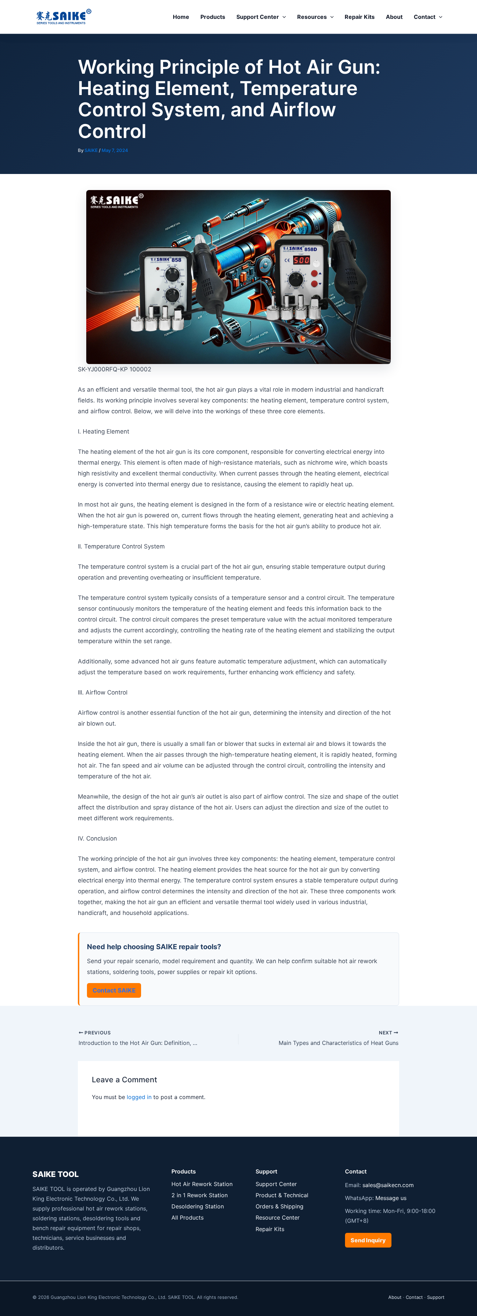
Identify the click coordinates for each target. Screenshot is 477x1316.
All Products (187, 1217)
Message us (390, 1197)
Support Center (257, 16)
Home (181, 16)
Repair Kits (360, 16)
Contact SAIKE (114, 990)
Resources (312, 16)
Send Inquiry (368, 1240)
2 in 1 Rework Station (199, 1195)
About (394, 16)
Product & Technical (282, 1195)
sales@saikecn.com (388, 1185)
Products (212, 16)
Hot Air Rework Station (202, 1183)
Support (436, 1297)
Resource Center (278, 1217)
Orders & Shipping (279, 1206)
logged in (139, 1096)
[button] (282, 17)
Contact (424, 16)
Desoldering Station (197, 1206)
